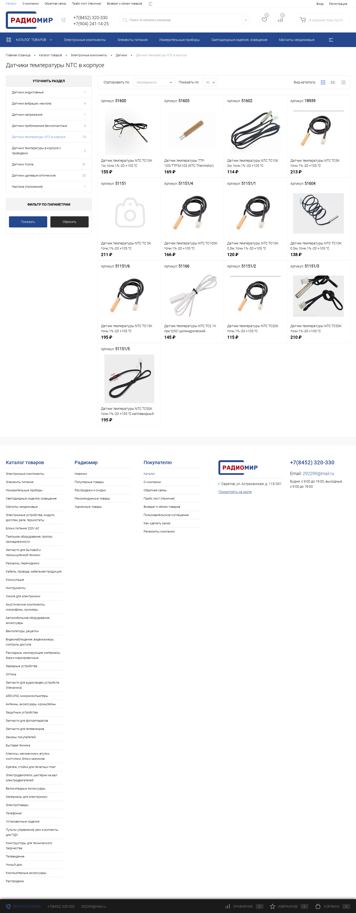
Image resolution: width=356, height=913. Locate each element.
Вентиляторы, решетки (22, 631)
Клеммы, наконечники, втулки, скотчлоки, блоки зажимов (28, 756)
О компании (31, 3)
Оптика (11, 674)
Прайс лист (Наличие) (86, 3)
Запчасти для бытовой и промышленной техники (23, 552)
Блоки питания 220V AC (22, 528)
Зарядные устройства (21, 666)
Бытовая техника (18, 745)
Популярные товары (89, 482)
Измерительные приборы (24, 490)
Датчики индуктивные (28, 92)
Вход (320, 4)
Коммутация (15, 580)
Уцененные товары (88, 507)
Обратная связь (55, 3)
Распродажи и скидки (90, 490)
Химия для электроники (23, 596)
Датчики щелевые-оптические (34, 175)
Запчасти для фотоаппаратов (27, 720)
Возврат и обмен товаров (124, 3)
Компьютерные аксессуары (26, 873)
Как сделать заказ (157, 523)
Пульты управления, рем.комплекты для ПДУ (32, 832)
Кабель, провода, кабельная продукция (34, 571)
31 (84, 164)
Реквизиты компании (159, 531)
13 (84, 137)
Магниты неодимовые (22, 507)
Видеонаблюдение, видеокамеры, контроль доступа (30, 642)
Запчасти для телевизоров (25, 729)
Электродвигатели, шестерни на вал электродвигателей (31, 777)
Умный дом (14, 864)
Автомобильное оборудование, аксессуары (28, 620)
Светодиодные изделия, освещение (31, 498)
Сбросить (69, 222)
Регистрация (338, 4)
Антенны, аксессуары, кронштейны (31, 704)
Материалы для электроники (26, 797)
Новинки (81, 474)
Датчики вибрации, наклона (31, 103)
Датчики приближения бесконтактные (39, 126)
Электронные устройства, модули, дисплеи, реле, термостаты (30, 517)
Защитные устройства (22, 712)
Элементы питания (19, 482)
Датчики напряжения (27, 114)
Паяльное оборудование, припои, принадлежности (29, 539)
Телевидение (15, 856)
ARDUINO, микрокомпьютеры (27, 696)
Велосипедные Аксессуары (26, 788)
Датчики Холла (22, 164)
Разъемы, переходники (22, 563)
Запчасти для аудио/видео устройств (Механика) (32, 685)
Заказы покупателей (21, 737)
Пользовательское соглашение (166, 515)
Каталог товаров (31, 40)
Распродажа (15, 881)
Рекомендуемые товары (92, 498)
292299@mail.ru (318, 473)
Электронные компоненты (25, 474)
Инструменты (16, 588)
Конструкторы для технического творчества (29, 845)
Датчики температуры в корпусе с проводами (36, 150)
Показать (28, 222)
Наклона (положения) (27, 186)
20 (84, 175)
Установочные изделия (22, 821)
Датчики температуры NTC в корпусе (38, 137)
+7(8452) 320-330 (61, 906)
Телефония (14, 813)
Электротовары (17, 805)
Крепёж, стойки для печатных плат (31, 767)
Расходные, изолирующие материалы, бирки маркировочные (33, 655)
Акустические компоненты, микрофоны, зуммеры (25, 607)
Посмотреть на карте (235, 492)
